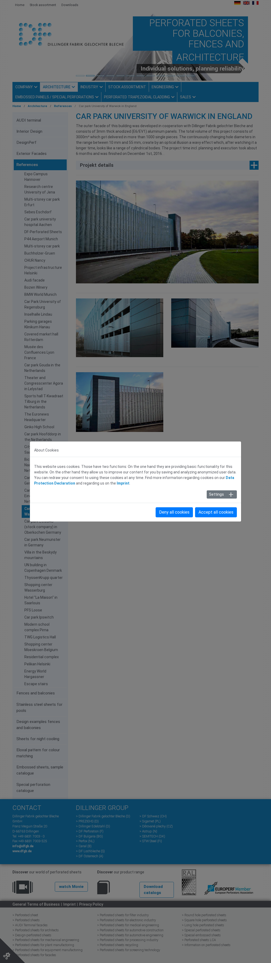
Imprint (123, 483)
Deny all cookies (174, 512)
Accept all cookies (215, 512)
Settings (216, 494)
